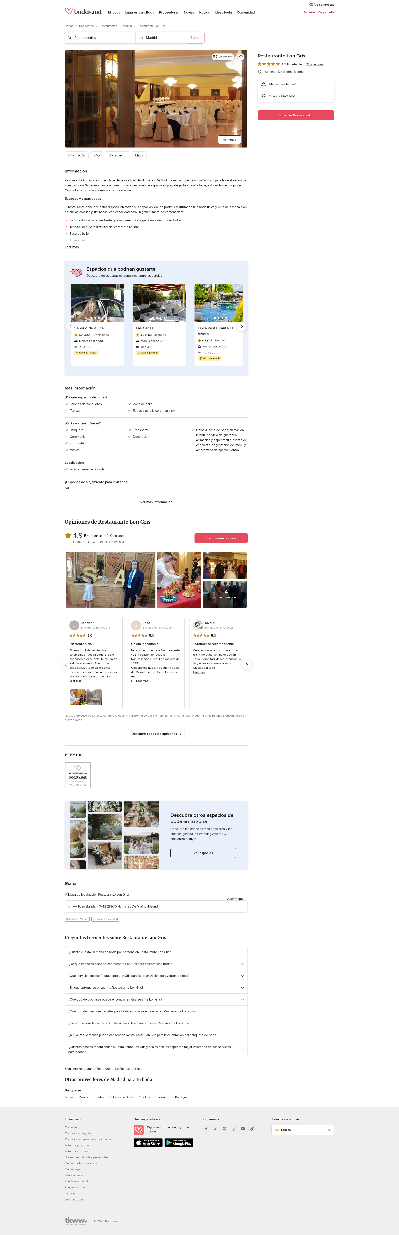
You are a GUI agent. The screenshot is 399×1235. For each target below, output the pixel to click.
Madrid (128, 26)
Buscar (196, 37)
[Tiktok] (252, 1128)
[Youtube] (242, 1128)
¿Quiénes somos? (76, 1181)
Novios (204, 12)
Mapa (139, 155)
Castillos (144, 1097)
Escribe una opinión (221, 538)
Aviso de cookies (76, 1151)
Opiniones (117, 155)
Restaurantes (109, 26)
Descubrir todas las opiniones (154, 734)
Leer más (72, 247)
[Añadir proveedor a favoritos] (241, 56)
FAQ (97, 155)
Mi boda (114, 12)
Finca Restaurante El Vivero (215, 331)
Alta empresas (74, 1175)
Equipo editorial (75, 1187)
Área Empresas (323, 4)
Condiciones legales (78, 1133)
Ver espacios (203, 853)
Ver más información (156, 502)
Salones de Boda (121, 1097)
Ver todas (229, 139)
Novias (189, 12)
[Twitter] (215, 1128)
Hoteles (99, 1097)
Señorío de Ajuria (89, 328)
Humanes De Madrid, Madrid (284, 72)
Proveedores (169, 12)
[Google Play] (178, 1146)
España (286, 1130)
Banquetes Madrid (77, 919)
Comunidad (246, 12)
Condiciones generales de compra (88, 1139)
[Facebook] (206, 1128)
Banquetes (87, 26)
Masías (83, 1097)
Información (76, 155)
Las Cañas (144, 328)
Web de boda (74, 1199)
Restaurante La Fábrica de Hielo (119, 1069)
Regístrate (326, 12)
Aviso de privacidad (78, 1145)
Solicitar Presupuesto (296, 115)
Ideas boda (223, 12)
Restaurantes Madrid (105, 919)
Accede (309, 12)
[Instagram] (233, 1128)
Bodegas (181, 1097)
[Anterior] (70, 326)
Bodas (69, 26)
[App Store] (148, 1146)
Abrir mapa (235, 899)
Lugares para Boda (139, 12)
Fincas (69, 1097)
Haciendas (162, 1097)
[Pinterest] (224, 1128)
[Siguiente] (241, 326)
